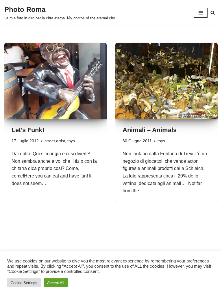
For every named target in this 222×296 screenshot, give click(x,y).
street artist (55, 140)
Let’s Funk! (28, 130)
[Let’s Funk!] (55, 81)
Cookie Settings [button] (24, 283)
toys (71, 140)
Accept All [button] (55, 283)
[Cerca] (212, 12)
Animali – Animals (150, 130)
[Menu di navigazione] (201, 13)
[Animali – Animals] (166, 81)
